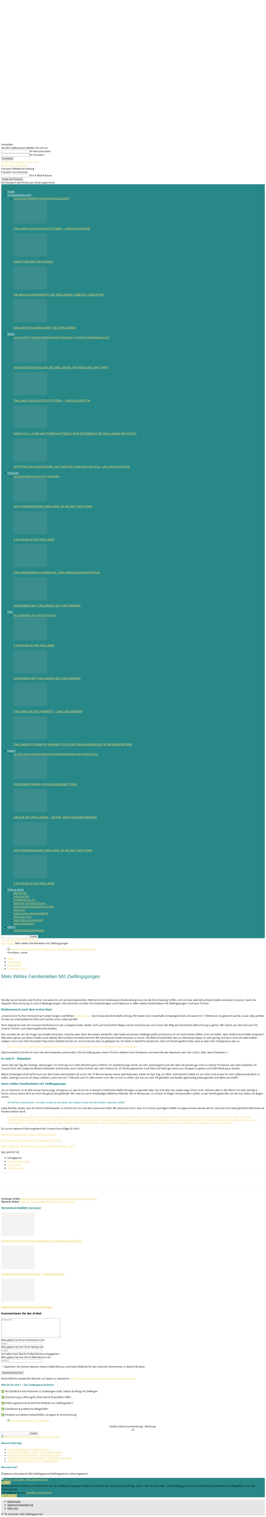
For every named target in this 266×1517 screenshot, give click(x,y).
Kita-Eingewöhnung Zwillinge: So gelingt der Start (53, 506)
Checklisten (21, 896)
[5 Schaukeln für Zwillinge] (30, 533)
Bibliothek (20, 893)
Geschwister (14, 1164)
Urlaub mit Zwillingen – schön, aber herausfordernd (55, 817)
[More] (39, 989)
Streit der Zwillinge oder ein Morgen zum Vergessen (47, 1201)
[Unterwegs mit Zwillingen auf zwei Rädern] (30, 599)
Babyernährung (46, 337)
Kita (21, 476)
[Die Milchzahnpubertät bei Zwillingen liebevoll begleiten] (30, 288)
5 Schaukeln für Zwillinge (34, 539)
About (11, 927)
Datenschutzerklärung (14, 165)
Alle (16, 198)
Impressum (14, 1501)
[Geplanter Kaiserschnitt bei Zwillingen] (30, 321)
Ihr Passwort (37, 155)
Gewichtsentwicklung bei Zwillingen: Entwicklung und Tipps (61, 367)
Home (11, 191)
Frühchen (85, 337)
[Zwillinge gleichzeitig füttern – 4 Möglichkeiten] (30, 222)
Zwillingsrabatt (24, 923)
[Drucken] (17, 989)
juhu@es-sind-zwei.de (38, 1492)
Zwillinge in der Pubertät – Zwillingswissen (48, 711)
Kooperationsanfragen (29, 930)
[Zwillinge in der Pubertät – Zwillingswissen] (30, 705)
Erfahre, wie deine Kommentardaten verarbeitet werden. (103, 1378)
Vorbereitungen (37, 198)
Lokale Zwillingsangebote (31, 913)
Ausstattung (27, 337)
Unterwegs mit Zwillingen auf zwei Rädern (47, 605)
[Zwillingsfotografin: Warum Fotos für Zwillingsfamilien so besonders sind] (30, 738)
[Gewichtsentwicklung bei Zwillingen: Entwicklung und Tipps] (30, 361)
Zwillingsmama (16, 1168)
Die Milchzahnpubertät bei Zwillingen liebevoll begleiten (59, 295)
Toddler (12, 473)
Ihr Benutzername (40, 151)
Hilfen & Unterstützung (30, 903)
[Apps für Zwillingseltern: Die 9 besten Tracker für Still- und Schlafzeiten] (30, 460)
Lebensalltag (100, 337)
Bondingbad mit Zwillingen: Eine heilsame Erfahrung (31, 1140)
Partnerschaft (46, 754)
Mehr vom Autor (31, 1207)
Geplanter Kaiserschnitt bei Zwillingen (44, 328)
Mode (22, 198)
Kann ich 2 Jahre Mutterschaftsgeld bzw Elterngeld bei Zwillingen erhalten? (75, 433)
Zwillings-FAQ (22, 917)
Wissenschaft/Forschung (81, 754)
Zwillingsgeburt (59, 198)
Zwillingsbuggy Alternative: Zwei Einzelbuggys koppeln (57, 572)
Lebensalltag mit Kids (33, 615)
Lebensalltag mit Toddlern (41, 476)
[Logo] (1, 186)
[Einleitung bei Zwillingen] (30, 255)
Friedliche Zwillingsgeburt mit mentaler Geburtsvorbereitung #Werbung (58, 1198)
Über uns (12, 1508)
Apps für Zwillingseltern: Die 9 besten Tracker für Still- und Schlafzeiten (72, 466)
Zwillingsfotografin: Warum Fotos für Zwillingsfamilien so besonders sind (73, 744)
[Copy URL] (28, 989)
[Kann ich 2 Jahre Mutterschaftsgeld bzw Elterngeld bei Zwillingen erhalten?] (30, 427)
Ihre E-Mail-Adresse (41, 175)
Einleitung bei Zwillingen (33, 261)
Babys (11, 334)
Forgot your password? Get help (19, 162)
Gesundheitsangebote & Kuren (34, 906)
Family (11, 751)
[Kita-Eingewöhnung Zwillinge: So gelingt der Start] (30, 500)
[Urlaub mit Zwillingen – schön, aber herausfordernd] (30, 811)
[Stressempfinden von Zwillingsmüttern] (30, 778)
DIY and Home (27, 754)
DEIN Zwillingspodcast (28, 920)
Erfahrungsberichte (18, 1161)
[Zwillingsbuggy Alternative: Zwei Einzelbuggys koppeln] (30, 566)
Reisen (60, 754)
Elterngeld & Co (68, 337)
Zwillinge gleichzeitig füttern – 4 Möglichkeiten (52, 228)
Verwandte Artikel (11, 1207)
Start (4, 943)
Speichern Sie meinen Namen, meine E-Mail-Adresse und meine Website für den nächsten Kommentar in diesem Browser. (75, 1366)
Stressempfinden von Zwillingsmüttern (45, 784)
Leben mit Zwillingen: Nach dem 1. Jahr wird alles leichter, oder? (38, 1146)
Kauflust (20, 910)
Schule (51, 615)
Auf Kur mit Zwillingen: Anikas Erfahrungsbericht (29, 1134)
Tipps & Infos (15, 890)
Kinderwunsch (83, 1016)
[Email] (6, 989)
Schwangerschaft (19, 195)
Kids (10, 612)
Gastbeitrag (14, 961)
